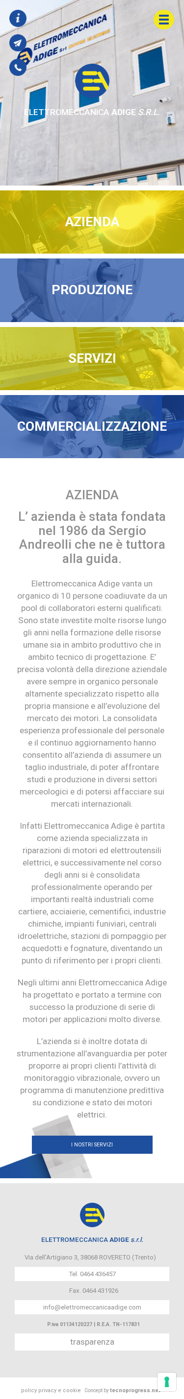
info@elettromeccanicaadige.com (92, 1307)
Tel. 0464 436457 (92, 1274)
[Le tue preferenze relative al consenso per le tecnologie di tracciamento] (167, 1382)
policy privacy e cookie (51, 1390)
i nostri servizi (92, 1145)
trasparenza (92, 1342)
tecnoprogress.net (135, 1390)
